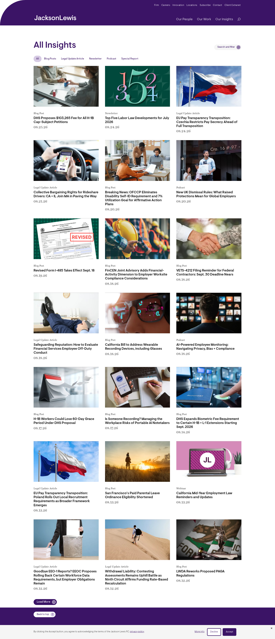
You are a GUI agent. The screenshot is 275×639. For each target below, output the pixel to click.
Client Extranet (233, 5)
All (37, 59)
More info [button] (199, 632)
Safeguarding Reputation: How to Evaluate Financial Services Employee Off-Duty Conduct (66, 348)
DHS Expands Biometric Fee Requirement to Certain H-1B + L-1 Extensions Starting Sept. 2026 (207, 423)
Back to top (43, 614)
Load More (43, 602)
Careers (165, 5)
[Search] (237, 19)
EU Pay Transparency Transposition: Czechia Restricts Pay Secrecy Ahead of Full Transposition (206, 122)
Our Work (204, 19)
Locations (192, 5)
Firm (156, 5)
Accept (229, 632)
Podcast (111, 59)
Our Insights (224, 19)
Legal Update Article (72, 59)
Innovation (178, 5)
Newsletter (95, 59)
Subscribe (205, 5)
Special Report (129, 59)
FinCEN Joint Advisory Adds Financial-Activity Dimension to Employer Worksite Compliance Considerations (136, 274)
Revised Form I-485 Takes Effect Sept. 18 (64, 270)
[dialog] (137, 632)
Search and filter (226, 47)
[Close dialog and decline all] (271, 628)
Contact (217, 5)
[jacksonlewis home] (55, 17)
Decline (214, 632)
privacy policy (137, 632)
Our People (184, 19)
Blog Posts (50, 59)
